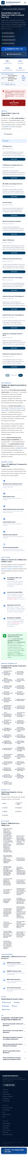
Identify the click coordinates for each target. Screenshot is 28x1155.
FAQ (3, 1112)
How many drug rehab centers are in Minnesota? (13, 1024)
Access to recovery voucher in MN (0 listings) (8, 783)
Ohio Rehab (5, 1132)
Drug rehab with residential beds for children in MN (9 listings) (21, 749)
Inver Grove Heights (19, 803)
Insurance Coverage (7, 1107)
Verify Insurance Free (15, 54)
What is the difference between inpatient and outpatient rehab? (12, 1058)
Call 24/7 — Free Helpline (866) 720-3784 (14, 1151)
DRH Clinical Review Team (23, 78)
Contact (17, 1145)
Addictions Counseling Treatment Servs (12, 334)
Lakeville (5, 807)
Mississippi (6, 1006)
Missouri (15, 1006)
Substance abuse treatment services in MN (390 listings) (8, 672)
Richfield (5, 811)
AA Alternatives (7, 202)
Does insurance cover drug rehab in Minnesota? (13, 1031)
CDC (14, 84)
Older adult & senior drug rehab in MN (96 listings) (21, 736)
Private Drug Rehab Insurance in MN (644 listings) (8, 776)
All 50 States (7, 1009)
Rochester (19, 811)
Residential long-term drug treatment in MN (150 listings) (8, 721)
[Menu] (25, 2)
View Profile (14, 159)
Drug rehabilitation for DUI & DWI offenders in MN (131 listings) (8, 756)
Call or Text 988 (14, 103)
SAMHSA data (15, 623)
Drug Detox (5, 1092)
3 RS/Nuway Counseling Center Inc (13, 165)
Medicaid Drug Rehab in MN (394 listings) (21, 763)
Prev (7, 375)
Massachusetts (7, 1002)
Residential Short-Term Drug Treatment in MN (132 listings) (21, 714)
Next (20, 375)
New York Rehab (6, 1130)
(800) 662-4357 (9, 96)
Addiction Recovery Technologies (12, 277)
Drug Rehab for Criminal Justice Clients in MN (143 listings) (21, 756)
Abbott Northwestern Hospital (12, 221)
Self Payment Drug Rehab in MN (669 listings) (8, 763)
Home (2, 5)
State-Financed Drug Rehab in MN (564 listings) (21, 769)
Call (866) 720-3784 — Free (15, 49)
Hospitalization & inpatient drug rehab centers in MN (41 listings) (8, 707)
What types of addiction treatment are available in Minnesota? (12, 1038)
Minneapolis (19, 807)
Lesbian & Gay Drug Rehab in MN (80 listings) (8, 736)
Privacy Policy (5, 1145)
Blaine (4, 803)
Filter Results (8, 134)
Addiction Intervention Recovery (12, 259)
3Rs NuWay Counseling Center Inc (12, 184)
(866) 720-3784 (9, 126)
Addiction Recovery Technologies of (13, 296)
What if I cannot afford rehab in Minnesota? (11, 1051)
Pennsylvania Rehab (7, 1134)
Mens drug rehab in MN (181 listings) (8, 749)
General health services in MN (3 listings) (21, 680)
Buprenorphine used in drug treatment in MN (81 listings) (7, 699)
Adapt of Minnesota (8, 240)
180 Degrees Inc (7, 146)
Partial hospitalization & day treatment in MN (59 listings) (8, 714)
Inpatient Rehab (6, 1094)
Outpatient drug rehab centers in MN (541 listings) (21, 707)
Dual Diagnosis (6, 1098)
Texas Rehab (5, 1127)
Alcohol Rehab (5, 1100)
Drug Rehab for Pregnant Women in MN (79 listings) (8, 742)
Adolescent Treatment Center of (12, 354)
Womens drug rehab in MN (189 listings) (20, 742)
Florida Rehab (5, 1125)
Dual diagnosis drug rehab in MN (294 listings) (8, 729)
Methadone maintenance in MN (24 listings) (8, 693)
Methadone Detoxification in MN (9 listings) (21, 693)
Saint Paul (5, 815)
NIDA (11, 84)
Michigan (17, 1002)
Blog (3, 1116)
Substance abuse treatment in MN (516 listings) (8, 687)
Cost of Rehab (5, 1110)
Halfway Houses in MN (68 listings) (21, 700)
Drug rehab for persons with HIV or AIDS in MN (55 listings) (21, 729)
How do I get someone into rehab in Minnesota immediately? (13, 1045)
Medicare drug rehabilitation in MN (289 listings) (8, 769)
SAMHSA (7, 84)
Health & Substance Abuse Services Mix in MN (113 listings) (8, 680)
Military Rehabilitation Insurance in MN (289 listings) (20, 776)
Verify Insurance (6, 1114)
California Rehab (6, 1123)
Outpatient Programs (7, 1096)
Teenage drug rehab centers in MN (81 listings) (21, 722)
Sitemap (22, 1145)
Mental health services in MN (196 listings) (20, 673)
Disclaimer (9, 1143)
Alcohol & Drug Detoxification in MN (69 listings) (21, 687)
